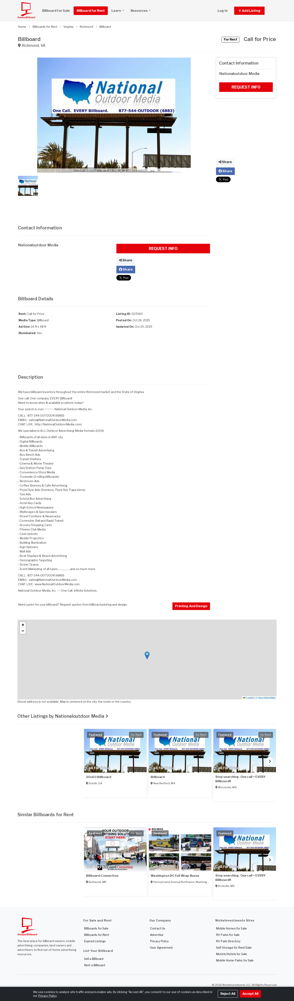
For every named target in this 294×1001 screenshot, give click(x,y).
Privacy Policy (159, 941)
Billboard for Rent (91, 11)
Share (127, 260)
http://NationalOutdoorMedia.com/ (58, 424)
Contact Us (157, 928)
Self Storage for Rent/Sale (234, 947)
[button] (254, 10)
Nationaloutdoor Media (38, 245)
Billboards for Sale (96, 928)
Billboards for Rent (96, 934)
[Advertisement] (114, 206)
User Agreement (161, 947)
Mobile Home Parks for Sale (235, 960)
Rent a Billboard (94, 965)
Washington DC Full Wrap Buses (175, 876)
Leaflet (249, 697)
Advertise (156, 934)
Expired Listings (95, 941)
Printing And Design (191, 606)
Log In (223, 11)
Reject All (227, 994)
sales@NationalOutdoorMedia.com (53, 420)
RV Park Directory (228, 941)
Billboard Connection (102, 876)
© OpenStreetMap (266, 697)
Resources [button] (139, 11)
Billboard (158, 777)
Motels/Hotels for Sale (231, 954)
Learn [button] (116, 11)
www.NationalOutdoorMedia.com (57, 584)
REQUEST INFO (163, 248)
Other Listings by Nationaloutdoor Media (61, 716)
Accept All (250, 994)
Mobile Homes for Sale (231, 928)
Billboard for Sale (56, 11)
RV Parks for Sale (228, 934)
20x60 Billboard (98, 777)
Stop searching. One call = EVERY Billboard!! (240, 779)
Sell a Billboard (93, 958)
